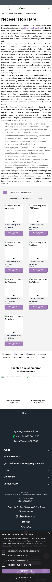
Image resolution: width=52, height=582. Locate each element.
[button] (26, 577)
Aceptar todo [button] (26, 571)
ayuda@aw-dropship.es (26, 431)
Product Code (15, 198)
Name (40, 198)
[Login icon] (48, 8)
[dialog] (26, 556)
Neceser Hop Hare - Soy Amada (38, 402)
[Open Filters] (5, 192)
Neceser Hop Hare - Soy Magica (13, 402)
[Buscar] (8, 8)
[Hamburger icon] (3, 8)
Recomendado (29, 198)
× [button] (49, 533)
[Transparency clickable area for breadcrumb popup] (16, 13)
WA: (27, 436)
